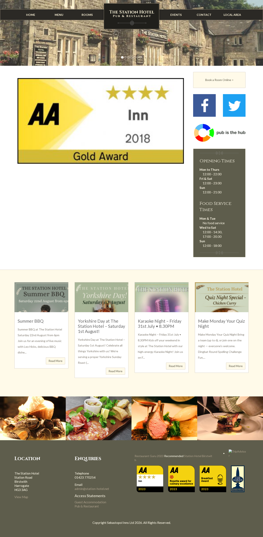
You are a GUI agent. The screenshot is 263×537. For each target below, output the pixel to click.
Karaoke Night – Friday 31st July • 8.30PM (159, 323)
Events (176, 14)
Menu (59, 14)
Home (30, 14)
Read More (55, 361)
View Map (21, 497)
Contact (204, 14)
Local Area (232, 14)
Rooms (87, 14)
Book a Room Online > (219, 80)
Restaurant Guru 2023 (149, 456)
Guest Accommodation (90, 502)
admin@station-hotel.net (92, 489)
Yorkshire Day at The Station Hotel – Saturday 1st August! (101, 326)
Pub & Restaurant (87, 506)
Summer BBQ (31, 320)
